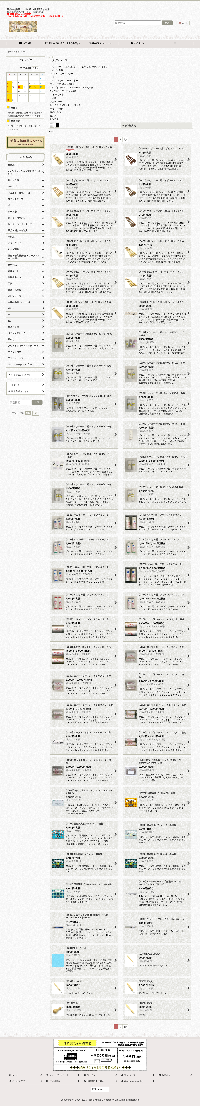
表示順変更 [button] (130, 125)
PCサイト (102, 1089)
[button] (175, 43)
